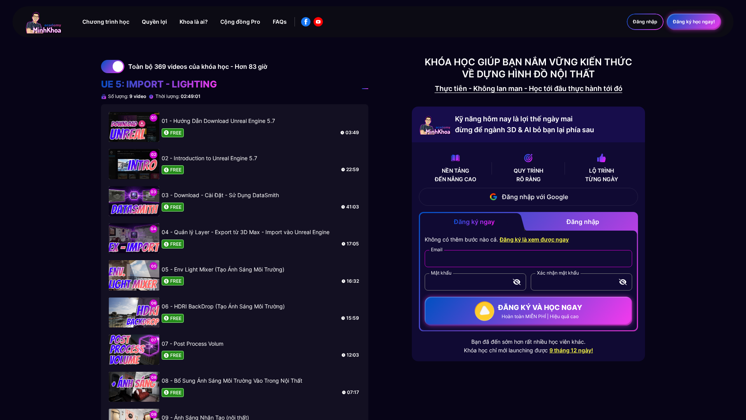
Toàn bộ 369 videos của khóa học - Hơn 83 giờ (197, 66)
